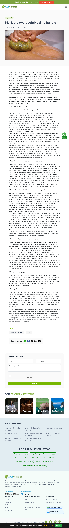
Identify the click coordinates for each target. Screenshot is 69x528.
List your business (51, 499)
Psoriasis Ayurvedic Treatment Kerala (34, 465)
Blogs (7, 507)
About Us (8, 502)
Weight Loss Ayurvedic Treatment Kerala (43, 454)
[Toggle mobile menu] (66, 7)
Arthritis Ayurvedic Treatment (24, 461)
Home (7, 499)
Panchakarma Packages (54, 428)
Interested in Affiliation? (53, 502)
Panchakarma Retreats (21, 454)
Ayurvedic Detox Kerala (22, 457)
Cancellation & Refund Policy (32, 508)
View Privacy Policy (48, 525)
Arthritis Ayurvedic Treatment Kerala (43, 457)
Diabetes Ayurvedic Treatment (45, 461)
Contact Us (8, 510)
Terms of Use (29, 505)
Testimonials (9, 505)
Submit (34, 383)
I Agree (58, 525)
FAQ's (27, 499)
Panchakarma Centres (13, 433)
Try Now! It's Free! (46, 2)
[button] (62, 406)
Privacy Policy (29, 502)
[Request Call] (64, 135)
